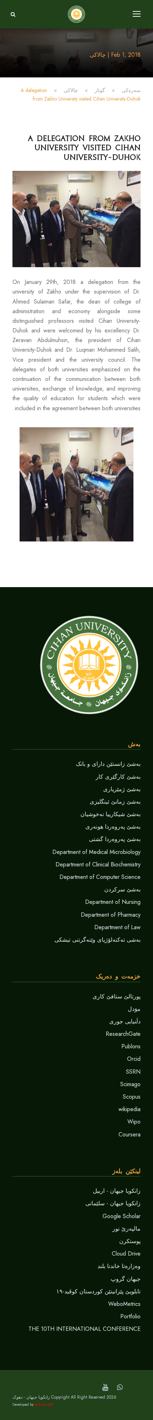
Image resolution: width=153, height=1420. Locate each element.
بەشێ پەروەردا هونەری (113, 827)
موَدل (134, 1009)
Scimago (130, 1084)
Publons (131, 1046)
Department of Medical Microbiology (96, 852)
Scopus (132, 1097)
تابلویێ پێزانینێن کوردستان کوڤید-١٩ (98, 1291)
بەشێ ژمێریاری (122, 789)
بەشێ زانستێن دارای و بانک (108, 764)
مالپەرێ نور (126, 1229)
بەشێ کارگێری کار (118, 777)
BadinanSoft (44, 1404)
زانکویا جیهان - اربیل (117, 1191)
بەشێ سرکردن (122, 889)
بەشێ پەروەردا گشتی (115, 839)
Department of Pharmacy (111, 915)
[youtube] (105, 1387)
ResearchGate (123, 1034)
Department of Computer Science (100, 877)
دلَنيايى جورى (125, 1021)
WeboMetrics (124, 1304)
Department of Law (117, 927)
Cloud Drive (126, 1254)
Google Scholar (121, 1216)
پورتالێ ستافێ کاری (117, 996)
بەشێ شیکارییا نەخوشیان (110, 814)
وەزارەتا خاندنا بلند (119, 1266)
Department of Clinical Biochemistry (98, 864)
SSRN (133, 1072)
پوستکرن (130, 1241)
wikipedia (129, 1109)
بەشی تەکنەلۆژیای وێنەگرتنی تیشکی (97, 940)
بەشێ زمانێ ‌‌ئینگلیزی (115, 802)
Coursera (129, 1134)
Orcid (134, 1059)
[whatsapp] (120, 1387)
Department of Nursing (113, 902)
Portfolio (130, 1316)
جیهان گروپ (126, 1279)
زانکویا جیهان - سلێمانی (113, 1203)
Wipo (134, 1122)
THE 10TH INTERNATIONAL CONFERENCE (84, 1329)
